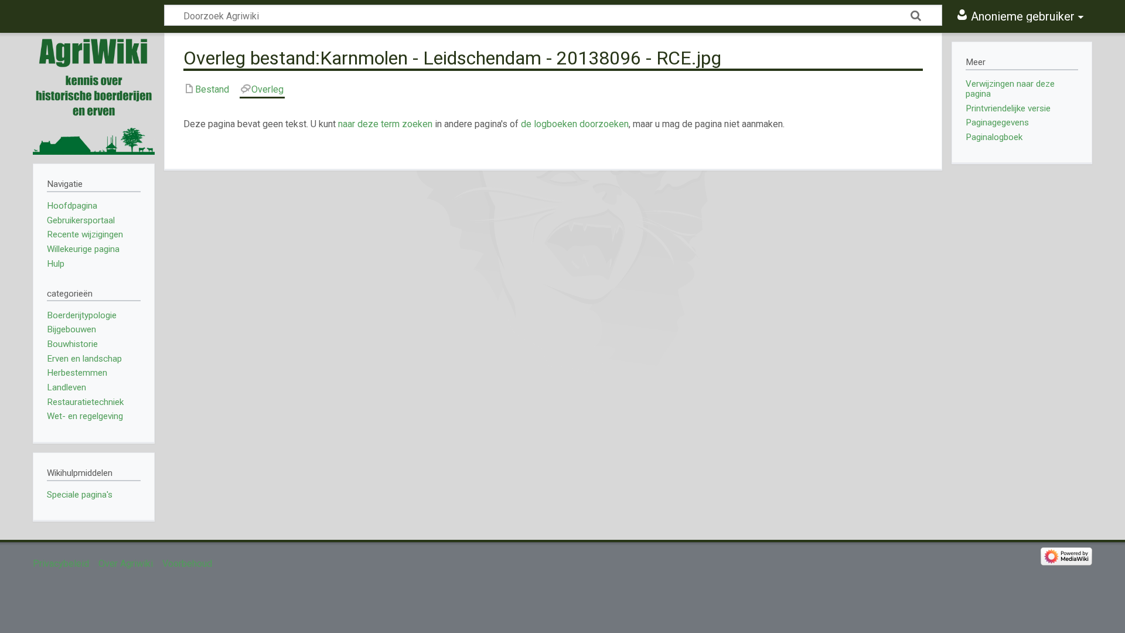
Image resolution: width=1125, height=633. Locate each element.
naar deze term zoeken (385, 124)
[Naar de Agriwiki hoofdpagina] (94, 94)
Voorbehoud (187, 563)
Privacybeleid (61, 563)
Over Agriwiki (125, 563)
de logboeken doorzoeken (575, 124)
